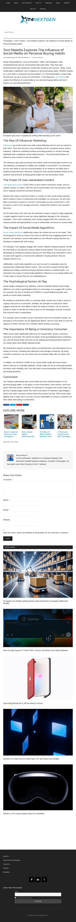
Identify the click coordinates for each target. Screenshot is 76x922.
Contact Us (6, 864)
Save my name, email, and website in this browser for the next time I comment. (36, 533)
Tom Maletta (60, 77)
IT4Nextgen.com (44, 915)
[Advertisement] (38, 833)
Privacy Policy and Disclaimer (11, 860)
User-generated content (13, 185)
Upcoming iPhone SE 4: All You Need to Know (23, 703)
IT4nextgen (38, 20)
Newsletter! (6, 872)
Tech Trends (14, 442)
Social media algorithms (13, 232)
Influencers (7, 145)
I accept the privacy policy (24, 898)
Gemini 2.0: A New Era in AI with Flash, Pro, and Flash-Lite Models (31, 759)
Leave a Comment (37, 57)
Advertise (6, 868)
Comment (8, 480)
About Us (6, 856)
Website (6, 520)
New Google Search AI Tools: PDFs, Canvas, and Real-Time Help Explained (35, 650)
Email (6, 510)
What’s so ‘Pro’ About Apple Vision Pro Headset (23, 813)
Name (6, 500)
